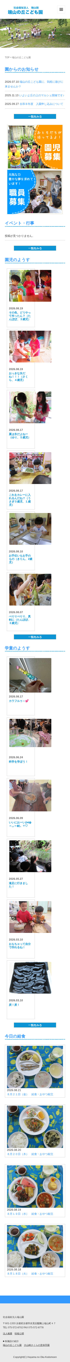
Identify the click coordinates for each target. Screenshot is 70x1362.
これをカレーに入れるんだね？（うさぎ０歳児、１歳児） (20, 499)
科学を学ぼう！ (18, 761)
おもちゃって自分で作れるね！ (20, 945)
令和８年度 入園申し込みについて (41, 103)
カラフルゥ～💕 (19, 700)
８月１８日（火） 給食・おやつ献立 (30, 1273)
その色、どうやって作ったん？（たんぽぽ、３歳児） (20, 316)
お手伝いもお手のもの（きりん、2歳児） (20, 559)
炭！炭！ (14, 1004)
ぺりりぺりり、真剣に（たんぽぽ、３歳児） (20, 620)
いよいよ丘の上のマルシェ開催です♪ (41, 95)
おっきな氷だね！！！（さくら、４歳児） (18, 376)
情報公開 (19, 1333)
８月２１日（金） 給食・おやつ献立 (30, 1094)
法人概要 (7, 1333)
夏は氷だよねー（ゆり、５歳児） (20, 435)
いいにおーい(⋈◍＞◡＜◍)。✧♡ (20, 824)
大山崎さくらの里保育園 (37, 1345)
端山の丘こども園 (12, 1345)
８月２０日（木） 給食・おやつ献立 (30, 1154)
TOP (7, 57)
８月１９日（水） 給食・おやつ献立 (30, 1213)
